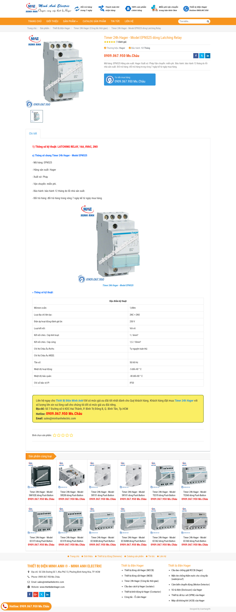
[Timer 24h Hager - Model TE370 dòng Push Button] (164, 475)
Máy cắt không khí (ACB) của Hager (188, 600)
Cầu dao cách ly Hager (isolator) (139, 586)
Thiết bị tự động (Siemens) (109, 556)
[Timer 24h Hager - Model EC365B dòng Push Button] (102, 520)
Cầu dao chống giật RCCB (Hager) (187, 570)
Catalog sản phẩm (94, 21)
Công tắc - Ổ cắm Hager (135, 597)
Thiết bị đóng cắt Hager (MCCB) (139, 570)
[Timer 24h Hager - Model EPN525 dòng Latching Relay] (63, 71)
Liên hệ (129, 21)
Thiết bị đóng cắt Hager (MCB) (138, 575)
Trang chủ (35, 21)
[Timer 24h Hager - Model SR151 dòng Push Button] (102, 475)
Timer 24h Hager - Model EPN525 (118, 285)
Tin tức (115, 21)
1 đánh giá (121, 41)
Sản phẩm (69, 21)
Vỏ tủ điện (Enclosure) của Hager (186, 589)
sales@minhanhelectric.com (50, 582)
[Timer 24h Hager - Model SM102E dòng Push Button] (41, 475)
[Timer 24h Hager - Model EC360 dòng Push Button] (194, 520)
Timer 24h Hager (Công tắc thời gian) (141, 581)
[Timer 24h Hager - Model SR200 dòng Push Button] (71, 475)
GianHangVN (205, 609)
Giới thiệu (52, 21)
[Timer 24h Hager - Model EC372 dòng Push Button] (41, 520)
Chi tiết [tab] (33, 133)
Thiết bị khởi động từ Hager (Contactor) (142, 591)
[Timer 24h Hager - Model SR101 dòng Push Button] (133, 475)
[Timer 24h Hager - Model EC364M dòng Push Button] (133, 520)
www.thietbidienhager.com (52, 587)
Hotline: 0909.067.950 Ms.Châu (29, 606)
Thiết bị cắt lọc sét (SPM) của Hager (188, 595)
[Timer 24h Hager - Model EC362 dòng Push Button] (164, 520)
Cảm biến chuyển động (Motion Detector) (190, 584)
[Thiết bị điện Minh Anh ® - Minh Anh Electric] (48, 8)
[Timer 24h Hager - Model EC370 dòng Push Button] (71, 520)
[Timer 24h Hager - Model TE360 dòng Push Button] (194, 475)
